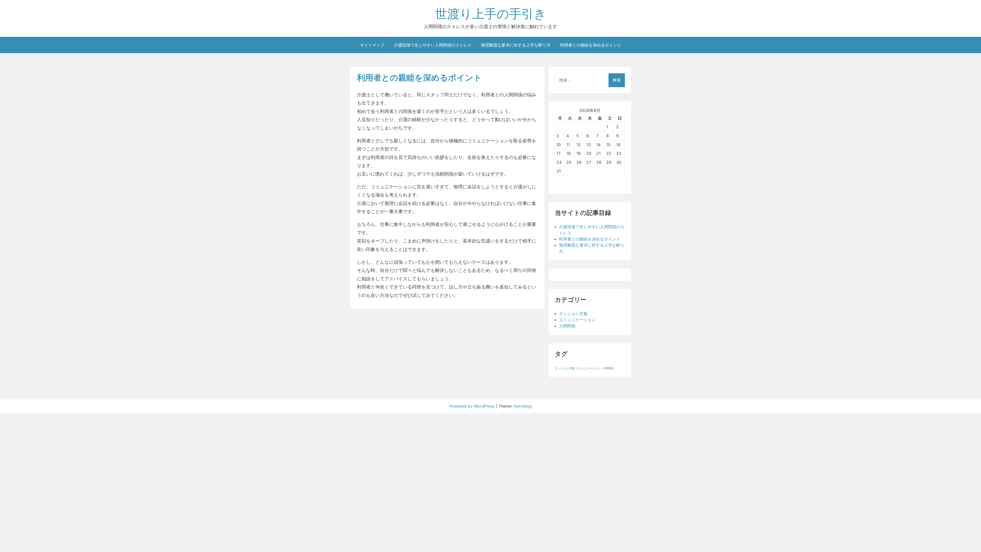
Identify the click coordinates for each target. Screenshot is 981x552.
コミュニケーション (577, 319)
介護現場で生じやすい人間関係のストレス (433, 45)
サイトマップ (372, 45)
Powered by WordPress (472, 406)
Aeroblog (523, 406)
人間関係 (567, 325)
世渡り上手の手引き (490, 13)
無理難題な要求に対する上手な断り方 (516, 45)
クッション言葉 (573, 313)
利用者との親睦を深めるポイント (590, 45)
